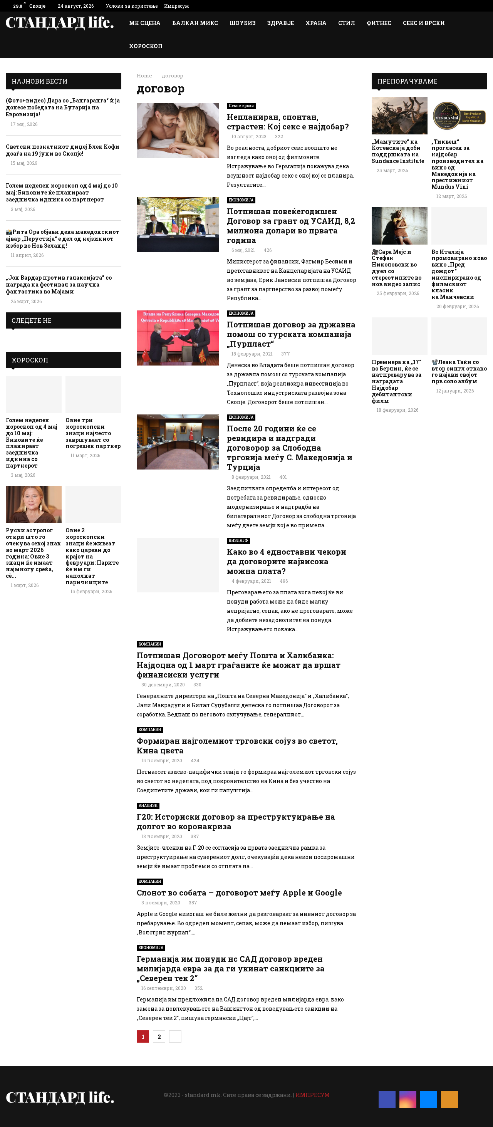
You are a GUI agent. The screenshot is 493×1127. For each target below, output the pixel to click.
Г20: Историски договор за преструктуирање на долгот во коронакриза (236, 821)
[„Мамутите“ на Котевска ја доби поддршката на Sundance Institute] (400, 115)
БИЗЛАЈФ (238, 540)
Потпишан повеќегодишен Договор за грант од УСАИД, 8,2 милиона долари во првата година (291, 225)
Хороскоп (146, 46)
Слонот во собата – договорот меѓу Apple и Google (239, 892)
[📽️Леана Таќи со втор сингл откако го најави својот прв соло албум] (459, 336)
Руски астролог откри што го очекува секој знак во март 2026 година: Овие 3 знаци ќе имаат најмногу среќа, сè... (33, 553)
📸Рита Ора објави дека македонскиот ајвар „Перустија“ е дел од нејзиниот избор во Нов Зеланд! (62, 238)
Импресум (176, 6)
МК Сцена (145, 23)
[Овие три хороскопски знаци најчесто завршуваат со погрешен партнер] (93, 394)
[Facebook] (387, 1099)
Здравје (280, 23)
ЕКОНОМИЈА (241, 200)
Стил (346, 23)
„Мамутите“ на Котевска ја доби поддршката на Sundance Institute (398, 151)
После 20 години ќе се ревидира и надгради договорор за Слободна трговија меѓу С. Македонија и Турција (289, 447)
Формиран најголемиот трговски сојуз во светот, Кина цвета (237, 745)
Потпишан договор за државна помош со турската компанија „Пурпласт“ (291, 334)
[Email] (428, 1099)
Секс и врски (424, 23)
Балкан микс (195, 23)
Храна (316, 23)
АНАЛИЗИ (148, 805)
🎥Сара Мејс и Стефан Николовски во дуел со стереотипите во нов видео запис (396, 268)
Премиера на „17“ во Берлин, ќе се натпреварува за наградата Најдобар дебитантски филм (396, 381)
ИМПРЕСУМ (312, 1094)
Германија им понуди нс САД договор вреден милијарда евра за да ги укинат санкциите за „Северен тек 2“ (231, 968)
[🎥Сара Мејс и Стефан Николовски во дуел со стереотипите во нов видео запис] (400, 226)
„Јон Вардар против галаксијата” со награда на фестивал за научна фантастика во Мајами (59, 284)
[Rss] (449, 1099)
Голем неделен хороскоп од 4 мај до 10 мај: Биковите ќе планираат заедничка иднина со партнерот (62, 192)
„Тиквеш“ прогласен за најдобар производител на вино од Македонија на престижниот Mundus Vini (457, 164)
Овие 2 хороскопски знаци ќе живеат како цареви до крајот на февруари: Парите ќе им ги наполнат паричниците (92, 556)
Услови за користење (132, 6)
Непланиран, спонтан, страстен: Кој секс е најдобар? (288, 121)
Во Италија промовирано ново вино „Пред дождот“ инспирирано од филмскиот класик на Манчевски (459, 274)
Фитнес (379, 23)
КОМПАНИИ (150, 644)
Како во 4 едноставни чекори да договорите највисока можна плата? (286, 561)
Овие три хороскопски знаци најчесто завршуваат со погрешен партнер (93, 432)
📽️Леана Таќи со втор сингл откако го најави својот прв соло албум (459, 371)
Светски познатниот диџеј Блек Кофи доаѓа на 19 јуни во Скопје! (62, 150)
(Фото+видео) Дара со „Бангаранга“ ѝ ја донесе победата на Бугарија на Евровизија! (63, 107)
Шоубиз (243, 23)
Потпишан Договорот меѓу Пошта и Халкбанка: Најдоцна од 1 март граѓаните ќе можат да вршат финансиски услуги (238, 664)
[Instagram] (407, 1099)
